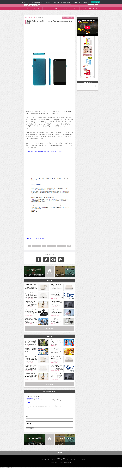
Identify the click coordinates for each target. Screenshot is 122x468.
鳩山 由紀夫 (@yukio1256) (34, 396)
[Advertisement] (49, 35)
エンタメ (29, 8)
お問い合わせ (74, 459)
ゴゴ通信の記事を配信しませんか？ (47, 459)
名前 (27, 416)
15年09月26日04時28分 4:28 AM (32, 398)
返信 (29, 402)
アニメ (74, 8)
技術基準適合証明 (61, 245)
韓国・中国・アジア (93, 8)
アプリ (47, 8)
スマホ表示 (63, 458)
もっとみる (49, 328)
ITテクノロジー (37, 8)
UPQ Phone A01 (36, 245)
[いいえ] (120, 2)
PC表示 (58, 458)
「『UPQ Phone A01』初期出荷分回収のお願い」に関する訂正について (44, 151)
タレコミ (82, 459)
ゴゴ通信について (63, 459)
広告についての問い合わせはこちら (35, 238)
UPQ (29, 245)
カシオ (44, 245)
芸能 (56, 8)
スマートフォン (51, 245)
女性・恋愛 (84, 8)
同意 (93, 2)
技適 (69, 245)
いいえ (97, 2)
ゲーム (65, 8)
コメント (28, 407)
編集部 (39, 17)
